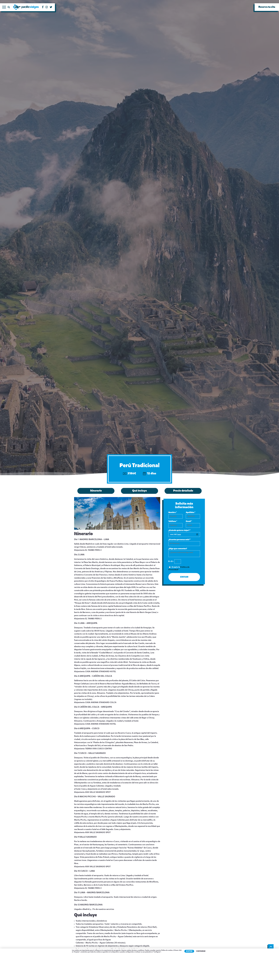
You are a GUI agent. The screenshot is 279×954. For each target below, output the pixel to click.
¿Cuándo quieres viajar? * (179, 530)
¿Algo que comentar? (177, 549)
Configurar (200, 951)
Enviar (184, 577)
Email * (189, 521)
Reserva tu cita (266, 7)
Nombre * (172, 512)
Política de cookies (167, 950)
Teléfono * (172, 521)
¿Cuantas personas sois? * (179, 540)
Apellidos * (190, 512)
